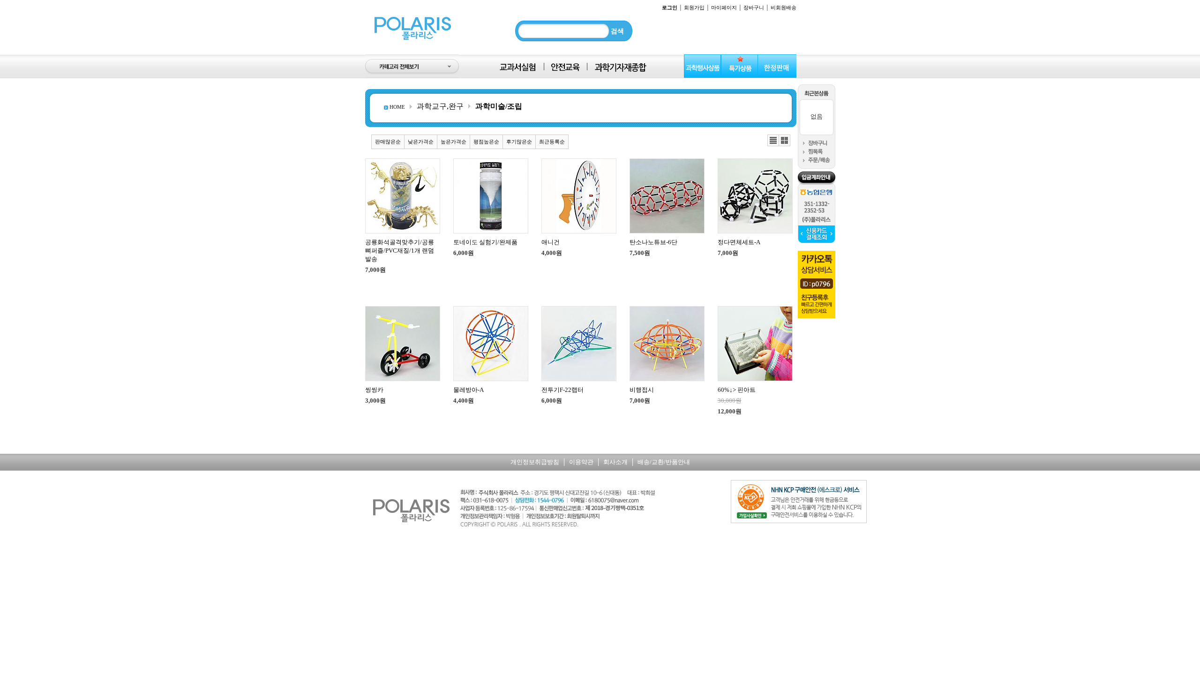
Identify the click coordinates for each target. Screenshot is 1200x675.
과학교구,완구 (440, 106)
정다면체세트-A (739, 242)
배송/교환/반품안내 (664, 461)
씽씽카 (374, 389)
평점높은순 (486, 141)
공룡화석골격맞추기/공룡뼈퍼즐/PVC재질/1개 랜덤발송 (399, 250)
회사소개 (615, 461)
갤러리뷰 (784, 140)
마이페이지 (724, 7)
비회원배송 (783, 7)
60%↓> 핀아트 (737, 389)
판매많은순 (388, 141)
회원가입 (694, 7)
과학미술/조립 (498, 106)
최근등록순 (552, 141)
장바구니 (753, 7)
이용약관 (581, 461)
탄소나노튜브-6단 (653, 242)
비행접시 (642, 389)
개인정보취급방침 (534, 461)
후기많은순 (519, 141)
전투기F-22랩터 (562, 389)
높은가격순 (453, 141)
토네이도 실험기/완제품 (485, 242)
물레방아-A (468, 389)
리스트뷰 (773, 140)
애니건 (550, 242)
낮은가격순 (421, 141)
